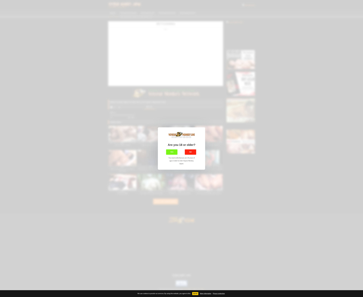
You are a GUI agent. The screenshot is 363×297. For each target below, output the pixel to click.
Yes (171, 152)
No (190, 152)
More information (205, 293)
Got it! (195, 293)
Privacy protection (219, 293)
